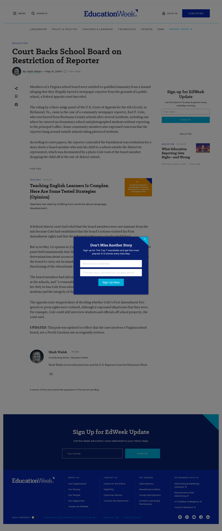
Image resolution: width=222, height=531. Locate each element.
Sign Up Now (111, 282)
